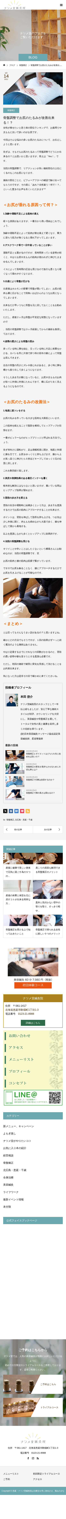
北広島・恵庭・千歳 (23, 820)
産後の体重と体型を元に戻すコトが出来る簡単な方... (18, 899)
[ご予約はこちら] (33, 1375)
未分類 (7, 1206)
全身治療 (8, 1177)
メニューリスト (11, 1473)
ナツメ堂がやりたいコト (17, 1140)
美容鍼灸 (8, 1184)
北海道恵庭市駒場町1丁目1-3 (22, 1009)
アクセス (37, 1479)
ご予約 (6, 1479)
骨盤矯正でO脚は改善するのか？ (40, 780)
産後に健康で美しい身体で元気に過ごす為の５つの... (18, 871)
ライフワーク (11, 1192)
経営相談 (8, 1155)
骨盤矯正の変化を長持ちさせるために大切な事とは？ (43, 768)
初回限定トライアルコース (46, 1473)
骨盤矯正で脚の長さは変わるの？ (40, 793)
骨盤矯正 (11, 110)
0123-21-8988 (26, 1013)
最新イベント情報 (13, 1199)
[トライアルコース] (33, 1398)
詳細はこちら (33, 1022)
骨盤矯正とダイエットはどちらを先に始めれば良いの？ (43, 755)
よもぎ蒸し (9, 1133)
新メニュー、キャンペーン (18, 1126)
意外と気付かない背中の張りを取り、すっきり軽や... (48, 906)
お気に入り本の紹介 (14, 1148)
